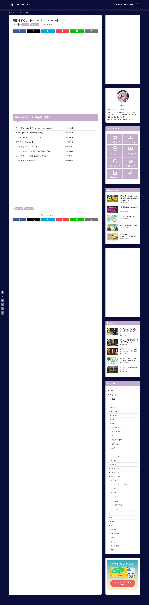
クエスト (113, 460)
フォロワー (114, 493)
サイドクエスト (116, 468)
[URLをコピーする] (91, 31)
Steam (112, 390)
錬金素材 (113, 529)
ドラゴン (113, 489)
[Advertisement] (55, 51)
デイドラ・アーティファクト (120, 485)
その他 (113, 448)
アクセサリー (115, 452)
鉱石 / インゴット (117, 444)
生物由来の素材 (117, 440)
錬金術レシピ (34, 24)
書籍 (113, 423)
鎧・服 (113, 542)
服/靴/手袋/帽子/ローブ (119, 432)
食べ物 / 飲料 (115, 546)
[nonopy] (19, 4)
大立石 (114, 521)
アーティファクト (116, 456)
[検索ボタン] (137, 4)
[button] (19, 31)
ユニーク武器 (115, 509)
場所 (112, 517)
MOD (112, 403)
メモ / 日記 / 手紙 (116, 505)
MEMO (113, 399)
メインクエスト (116, 497)
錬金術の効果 (115, 534)
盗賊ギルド (115, 464)
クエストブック (117, 427)
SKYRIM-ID (114, 411)
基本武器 (114, 415)
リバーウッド (115, 513)
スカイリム (25, 24)
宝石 (113, 419)
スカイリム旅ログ (116, 476)
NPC (112, 407)
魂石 (112, 550)
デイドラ (113, 480)
